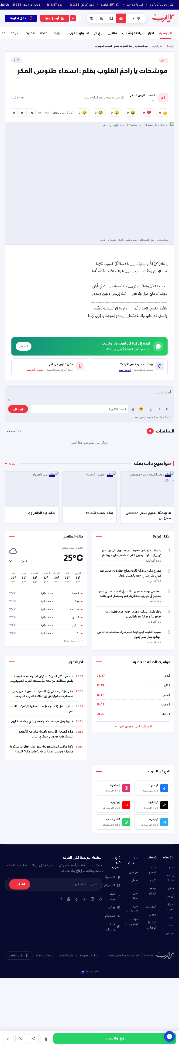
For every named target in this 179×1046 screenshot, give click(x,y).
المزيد (12, 463)
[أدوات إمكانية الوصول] (169, 1036)
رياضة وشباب (132, 33)
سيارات (58, 33)
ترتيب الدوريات (151, 904)
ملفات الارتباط (66, 955)
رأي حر (98, 33)
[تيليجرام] (33, 1038)
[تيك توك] (61, 899)
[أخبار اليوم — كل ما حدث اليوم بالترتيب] (111, 18)
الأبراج (153, 880)
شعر (163, 60)
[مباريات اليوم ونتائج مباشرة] (91, 18)
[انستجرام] (92, 899)
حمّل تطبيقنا (16, 955)
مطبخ (30, 33)
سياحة (16, 33)
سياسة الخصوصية (133, 921)
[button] (129, 367)
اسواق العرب (79, 33)
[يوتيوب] (85, 899)
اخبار (151, 33)
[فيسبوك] (46, 1038)
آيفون (40, 370)
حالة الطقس (152, 869)
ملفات (152, 914)
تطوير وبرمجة (92, 971)
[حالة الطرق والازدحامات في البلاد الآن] (101, 18)
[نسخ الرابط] (8, 1038)
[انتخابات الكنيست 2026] (121, 18)
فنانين (112, 33)
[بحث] (73, 18)
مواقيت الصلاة (151, 891)
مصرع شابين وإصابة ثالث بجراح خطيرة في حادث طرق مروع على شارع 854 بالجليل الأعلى (130, 573)
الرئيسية (165, 33)
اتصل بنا (135, 882)
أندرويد (31, 370)
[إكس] (20, 1038)
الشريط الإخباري (151, 925)
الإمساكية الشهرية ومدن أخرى (135, 726)
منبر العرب (157, 46)
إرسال (18, 409)
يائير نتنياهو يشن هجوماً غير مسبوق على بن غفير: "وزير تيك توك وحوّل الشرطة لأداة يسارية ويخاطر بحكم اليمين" (131, 555)
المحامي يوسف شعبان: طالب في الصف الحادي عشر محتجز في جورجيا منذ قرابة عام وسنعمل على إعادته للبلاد (130, 596)
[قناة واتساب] (69, 899)
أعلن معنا (135, 895)
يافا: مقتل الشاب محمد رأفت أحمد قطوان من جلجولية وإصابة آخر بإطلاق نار (133, 614)
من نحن (133, 872)
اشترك (19, 884)
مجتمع (170, 933)
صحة (43, 33)
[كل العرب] (163, 18)
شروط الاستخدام (133, 908)
